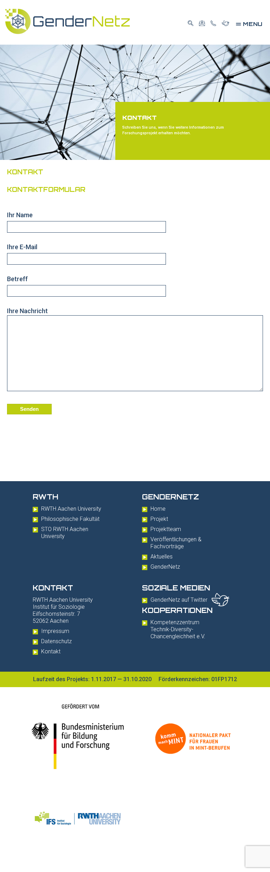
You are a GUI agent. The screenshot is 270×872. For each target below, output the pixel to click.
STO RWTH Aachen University (64, 533)
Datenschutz (56, 641)
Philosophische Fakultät (70, 519)
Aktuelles (161, 556)
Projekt (159, 519)
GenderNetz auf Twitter (178, 599)
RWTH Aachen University (71, 508)
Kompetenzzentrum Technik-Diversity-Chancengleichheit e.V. (177, 629)
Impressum (55, 631)
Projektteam (165, 529)
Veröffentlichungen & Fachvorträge (175, 543)
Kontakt (50, 651)
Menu (249, 24)
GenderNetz (165, 566)
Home (158, 508)
